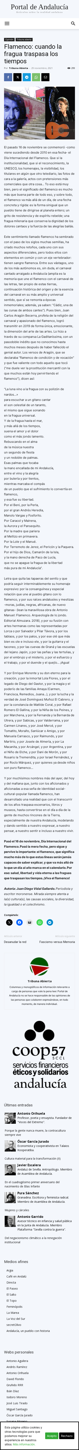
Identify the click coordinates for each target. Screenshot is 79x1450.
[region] (39, 1054)
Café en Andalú (16, 1276)
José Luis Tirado (17, 1403)
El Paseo (12, 1288)
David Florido (15, 1379)
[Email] (45, 77)
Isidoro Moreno (16, 1397)
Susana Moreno (16, 1421)
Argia (9, 1270)
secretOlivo (13, 1325)
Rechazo (67, 1436)
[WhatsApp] (36, 77)
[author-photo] (39, 975)
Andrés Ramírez (16, 1367)
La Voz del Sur (15, 1319)
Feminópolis (14, 1307)
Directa (11, 1282)
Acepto (52, 1436)
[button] (73, 23)
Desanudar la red (15, 942)
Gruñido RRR (14, 1385)
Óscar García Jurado (19, 1415)
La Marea (12, 1313)
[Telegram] (27, 77)
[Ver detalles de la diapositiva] (39, 1054)
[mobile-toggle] (6, 23)
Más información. (24, 1444)
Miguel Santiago (17, 1409)
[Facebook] (8, 77)
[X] (17, 77)
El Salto (11, 1294)
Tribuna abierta (24, 39)
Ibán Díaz (12, 1391)
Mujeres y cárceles (17, 1210)
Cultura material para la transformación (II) (33, 1158)
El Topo (11, 1300)
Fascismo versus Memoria (57, 942)
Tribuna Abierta (18, 68)
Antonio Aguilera (17, 1361)
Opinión (9, 39)
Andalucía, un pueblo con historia (28, 1331)
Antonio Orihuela (17, 1373)
